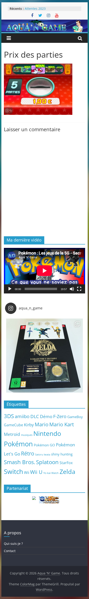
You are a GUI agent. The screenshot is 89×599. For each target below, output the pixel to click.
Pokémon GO (44, 445)
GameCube (13, 424)
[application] (44, 270)
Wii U (36, 471)
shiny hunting (62, 454)
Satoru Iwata (42, 454)
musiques (26, 435)
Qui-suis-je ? (13, 543)
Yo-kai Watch (51, 473)
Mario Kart (61, 424)
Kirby (29, 424)
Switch (13, 471)
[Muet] (72, 289)
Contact (10, 551)
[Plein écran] (79, 289)
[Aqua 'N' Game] (44, 22)
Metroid (12, 434)
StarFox (66, 462)
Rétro (27, 453)
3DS (9, 416)
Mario (41, 424)
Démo (46, 416)
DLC (34, 416)
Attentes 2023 (35, 8)
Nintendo (47, 433)
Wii (26, 472)
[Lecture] (10, 289)
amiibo (22, 416)
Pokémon (18, 443)
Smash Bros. (19, 462)
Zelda (67, 472)
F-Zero (59, 416)
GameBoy (75, 416)
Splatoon (47, 462)
